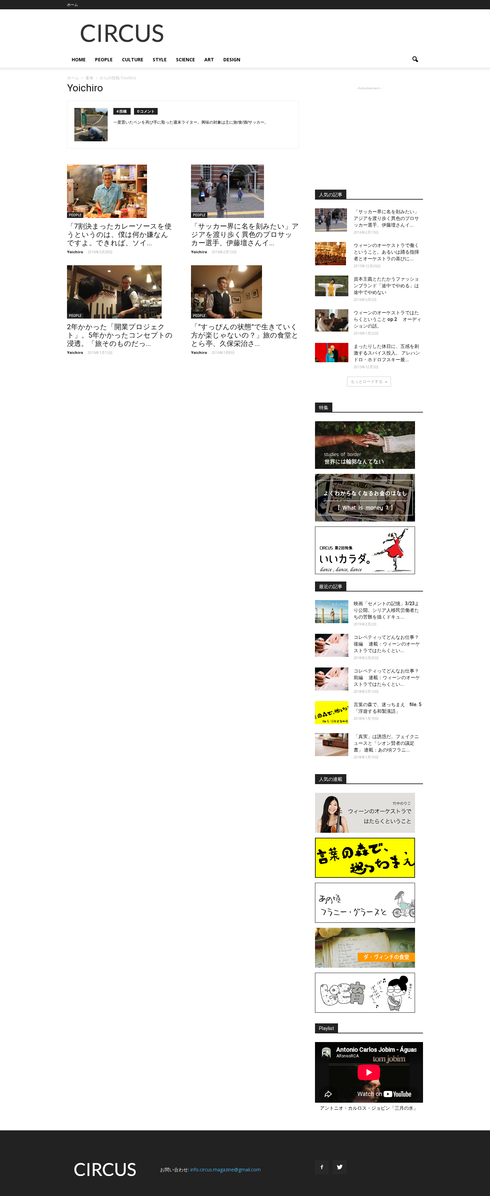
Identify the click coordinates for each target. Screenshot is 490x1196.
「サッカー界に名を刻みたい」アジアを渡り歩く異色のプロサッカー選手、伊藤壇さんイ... (245, 234)
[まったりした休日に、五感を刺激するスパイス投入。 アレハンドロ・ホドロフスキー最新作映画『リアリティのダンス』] (331, 352)
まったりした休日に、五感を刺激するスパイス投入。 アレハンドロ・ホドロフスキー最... (387, 353)
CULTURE (132, 59)
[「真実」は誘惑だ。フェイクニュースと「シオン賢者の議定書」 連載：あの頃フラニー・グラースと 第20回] (331, 744)
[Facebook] (321, 1167)
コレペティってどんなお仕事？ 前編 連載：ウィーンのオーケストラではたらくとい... (387, 677)
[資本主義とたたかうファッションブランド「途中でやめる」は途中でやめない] (331, 286)
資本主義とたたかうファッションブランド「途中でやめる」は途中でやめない (386, 285)
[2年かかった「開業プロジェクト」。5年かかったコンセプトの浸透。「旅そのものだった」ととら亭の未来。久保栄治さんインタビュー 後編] (121, 292)
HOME (79, 59)
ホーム (72, 4)
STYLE (160, 59)
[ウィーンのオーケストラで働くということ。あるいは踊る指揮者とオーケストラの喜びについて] (330, 253)
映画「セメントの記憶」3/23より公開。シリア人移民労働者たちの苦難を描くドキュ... (386, 610)
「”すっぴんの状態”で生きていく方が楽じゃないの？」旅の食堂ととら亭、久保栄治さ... (245, 335)
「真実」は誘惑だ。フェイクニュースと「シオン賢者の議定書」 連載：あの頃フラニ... (386, 743)
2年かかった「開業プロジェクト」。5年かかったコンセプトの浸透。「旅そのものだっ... (120, 335)
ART (209, 59)
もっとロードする (367, 381)
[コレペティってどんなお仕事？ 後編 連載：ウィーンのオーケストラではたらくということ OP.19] (331, 645)
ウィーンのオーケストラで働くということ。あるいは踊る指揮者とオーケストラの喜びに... (386, 252)
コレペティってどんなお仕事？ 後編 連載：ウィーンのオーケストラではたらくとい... (387, 643)
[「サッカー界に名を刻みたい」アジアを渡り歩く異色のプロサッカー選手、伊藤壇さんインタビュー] (245, 191)
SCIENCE (185, 59)
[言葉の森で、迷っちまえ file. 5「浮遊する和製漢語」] (331, 712)
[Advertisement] (301, 34)
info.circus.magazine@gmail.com (225, 1169)
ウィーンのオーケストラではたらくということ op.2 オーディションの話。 (387, 319)
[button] (415, 60)
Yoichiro (75, 251)
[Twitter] (339, 1167)
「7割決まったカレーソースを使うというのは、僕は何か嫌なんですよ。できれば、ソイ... (119, 234)
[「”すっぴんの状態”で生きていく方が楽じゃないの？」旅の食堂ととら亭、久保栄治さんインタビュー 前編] (245, 292)
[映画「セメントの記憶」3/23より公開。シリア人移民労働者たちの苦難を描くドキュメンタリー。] (331, 611)
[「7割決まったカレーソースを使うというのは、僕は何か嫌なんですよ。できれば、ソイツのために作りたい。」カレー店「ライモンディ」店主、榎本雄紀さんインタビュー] (121, 191)
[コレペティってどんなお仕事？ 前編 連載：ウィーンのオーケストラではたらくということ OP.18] (331, 678)
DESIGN (231, 59)
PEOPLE (104, 59)
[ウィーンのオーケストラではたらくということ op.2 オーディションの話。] (331, 320)
